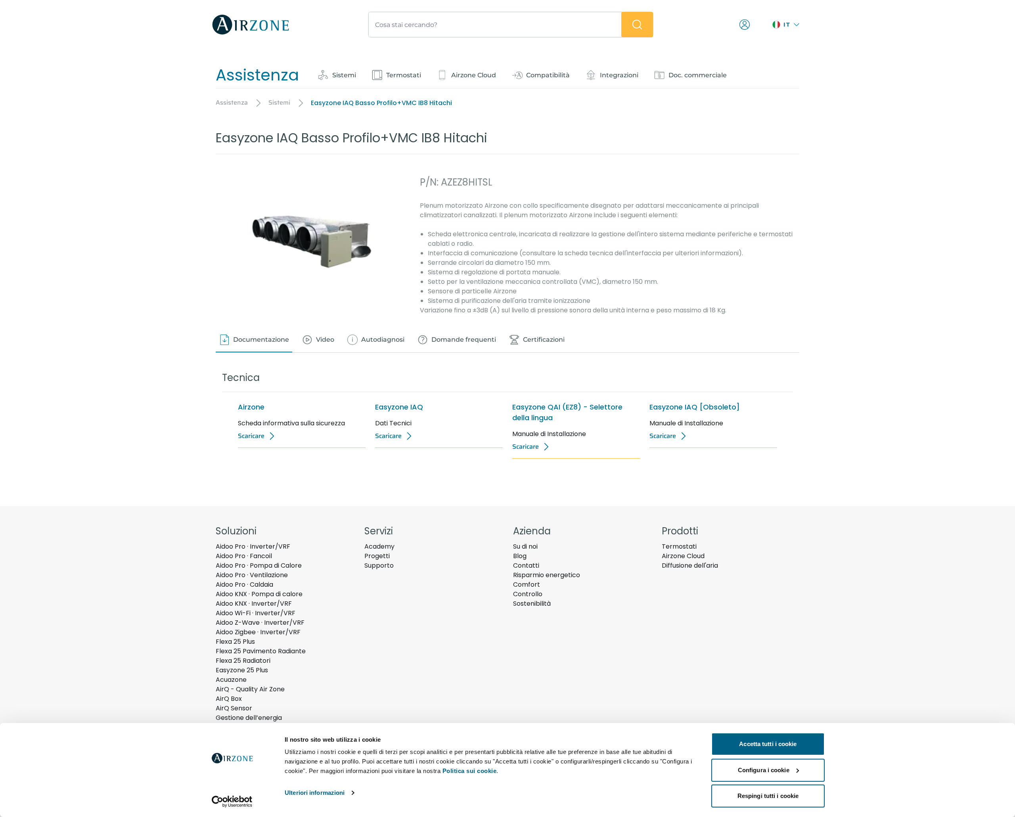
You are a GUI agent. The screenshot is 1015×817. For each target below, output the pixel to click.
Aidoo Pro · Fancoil (244, 556)
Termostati (679, 546)
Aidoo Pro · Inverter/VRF (253, 546)
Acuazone (231, 679)
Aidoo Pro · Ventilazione (252, 575)
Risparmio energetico (546, 575)
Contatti (526, 565)
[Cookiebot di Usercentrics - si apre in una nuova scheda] (232, 801)
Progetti (377, 556)
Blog (520, 556)
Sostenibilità (532, 603)
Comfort (526, 584)
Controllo (527, 594)
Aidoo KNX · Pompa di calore (259, 594)
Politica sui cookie (469, 770)
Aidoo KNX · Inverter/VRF (254, 603)
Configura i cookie (763, 770)
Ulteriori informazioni (315, 792)
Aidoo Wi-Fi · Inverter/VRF (255, 613)
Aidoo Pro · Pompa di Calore (259, 565)
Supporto (379, 565)
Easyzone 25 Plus (242, 670)
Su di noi (525, 546)
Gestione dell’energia (249, 717)
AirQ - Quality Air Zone (250, 689)
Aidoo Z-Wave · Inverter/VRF (260, 622)
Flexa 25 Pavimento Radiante (261, 651)
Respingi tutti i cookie (768, 795)
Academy (379, 546)
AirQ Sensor (234, 708)
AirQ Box (229, 698)
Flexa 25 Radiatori (243, 660)
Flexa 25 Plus (235, 641)
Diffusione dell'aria (690, 565)
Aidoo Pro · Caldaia (244, 584)
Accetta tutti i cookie (768, 743)
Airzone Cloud (683, 556)
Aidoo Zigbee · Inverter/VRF (258, 632)
